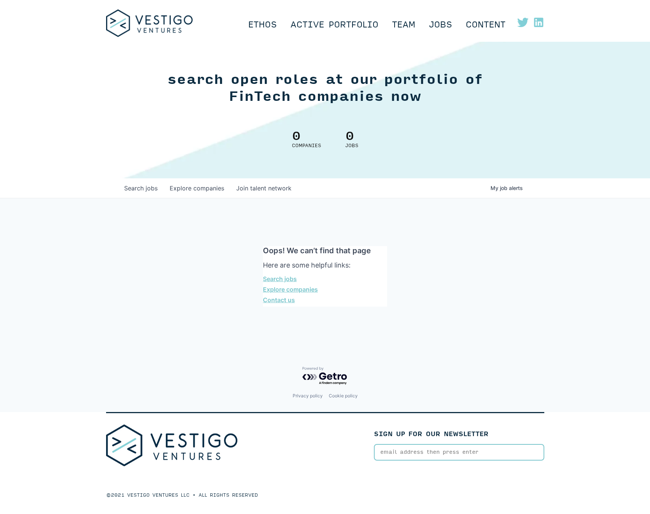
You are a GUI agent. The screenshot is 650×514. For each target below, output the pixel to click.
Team (403, 25)
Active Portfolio (334, 25)
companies (197, 188)
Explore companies (290, 289)
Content (486, 25)
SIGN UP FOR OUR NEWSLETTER (431, 434)
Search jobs (280, 279)
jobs (141, 188)
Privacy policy (308, 395)
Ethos (262, 25)
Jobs (440, 25)
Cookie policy (343, 395)
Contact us (279, 300)
